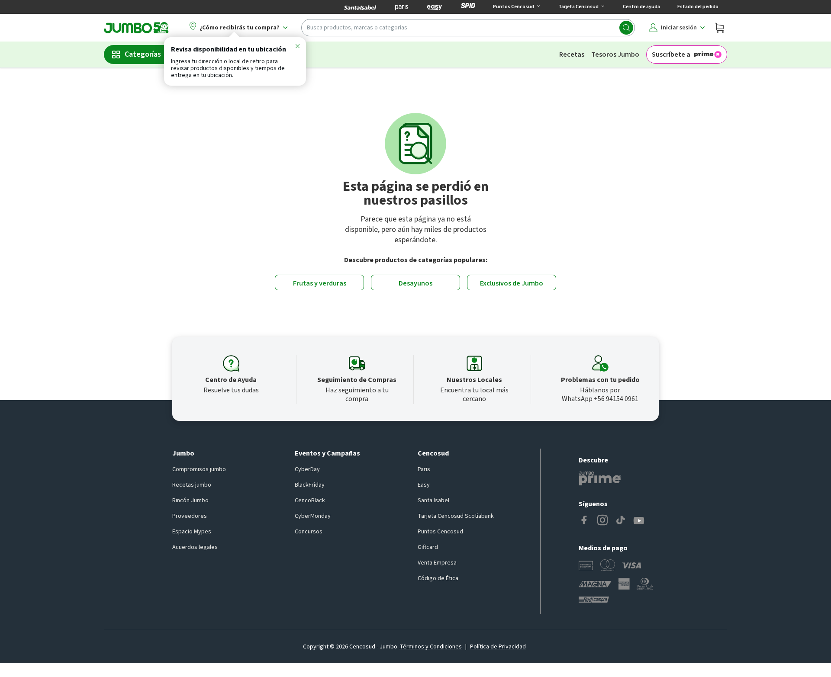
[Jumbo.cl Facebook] (584, 520)
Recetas (571, 54)
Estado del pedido (697, 6)
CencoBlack (310, 500)
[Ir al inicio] (136, 27)
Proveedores (189, 516)
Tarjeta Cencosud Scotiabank (456, 516)
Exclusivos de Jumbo (511, 283)
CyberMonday (313, 516)
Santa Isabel (433, 500)
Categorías (143, 54)
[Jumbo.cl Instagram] (602, 520)
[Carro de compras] (719, 27)
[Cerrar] (297, 47)
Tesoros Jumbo (615, 54)
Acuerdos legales (195, 547)
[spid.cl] (468, 7)
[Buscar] (626, 28)
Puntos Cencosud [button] (513, 6)
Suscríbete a (671, 54)
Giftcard (428, 547)
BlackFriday (310, 485)
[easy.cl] (434, 7)
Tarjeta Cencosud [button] (578, 6)
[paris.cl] (401, 7)
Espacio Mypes (191, 531)
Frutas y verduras (319, 283)
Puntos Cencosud (440, 531)
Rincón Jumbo (190, 500)
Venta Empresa (437, 562)
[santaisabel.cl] (360, 7)
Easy (424, 485)
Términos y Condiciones (430, 646)
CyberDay (307, 469)
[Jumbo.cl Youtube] (638, 520)
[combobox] (468, 27)
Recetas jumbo (191, 485)
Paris (424, 469)
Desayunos (415, 283)
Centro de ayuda (641, 6)
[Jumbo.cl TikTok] (620, 520)
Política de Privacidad (498, 646)
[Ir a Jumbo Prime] (600, 478)
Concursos (308, 531)
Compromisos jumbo (199, 469)
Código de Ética (438, 578)
